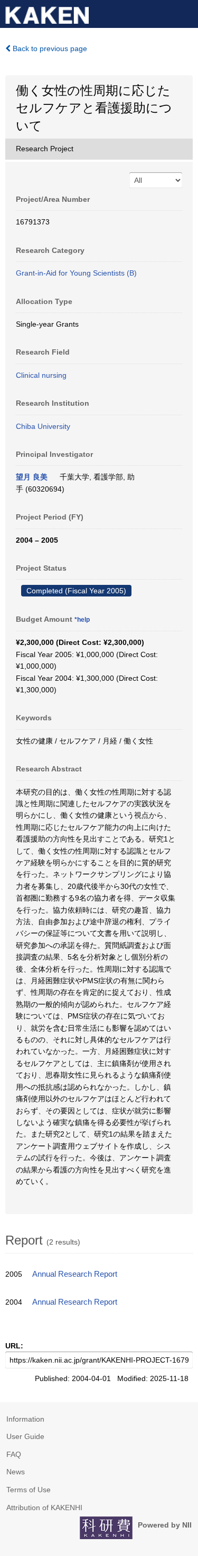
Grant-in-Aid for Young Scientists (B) (76, 273)
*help (82, 619)
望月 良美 (32, 477)
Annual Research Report (74, 1274)
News (15, 1471)
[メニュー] (185, 12)
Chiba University (43, 426)
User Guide (25, 1436)
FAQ (13, 1454)
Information (25, 1419)
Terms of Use (28, 1489)
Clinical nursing (41, 375)
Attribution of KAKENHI (44, 1507)
